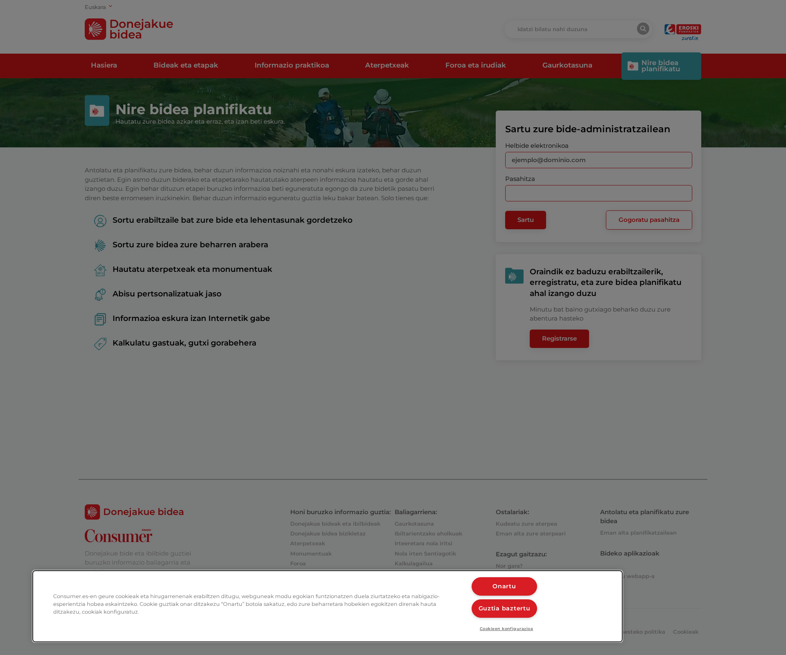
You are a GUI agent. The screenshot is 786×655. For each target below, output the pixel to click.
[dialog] (327, 606)
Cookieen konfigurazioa (506, 628)
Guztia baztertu (505, 608)
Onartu (504, 586)
